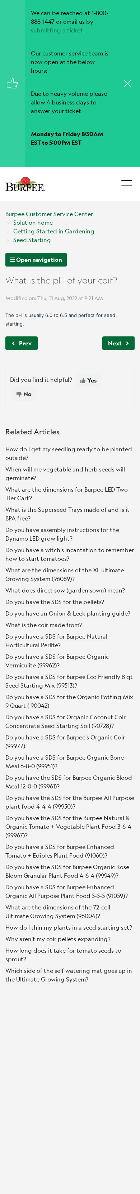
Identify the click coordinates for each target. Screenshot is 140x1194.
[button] (126, 181)
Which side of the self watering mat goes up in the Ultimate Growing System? (68, 975)
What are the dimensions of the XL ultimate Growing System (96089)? (64, 574)
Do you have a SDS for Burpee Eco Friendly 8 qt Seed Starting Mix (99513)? (69, 681)
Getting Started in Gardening (53, 231)
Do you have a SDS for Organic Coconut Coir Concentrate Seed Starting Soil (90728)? (65, 721)
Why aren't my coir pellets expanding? (58, 939)
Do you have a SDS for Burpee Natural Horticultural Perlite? (56, 640)
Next (115, 343)
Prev (25, 343)
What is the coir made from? (43, 625)
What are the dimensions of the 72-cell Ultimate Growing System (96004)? (57, 911)
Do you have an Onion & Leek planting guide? (67, 613)
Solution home (33, 222)
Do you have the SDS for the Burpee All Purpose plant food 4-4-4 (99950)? (69, 802)
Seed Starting (32, 239)
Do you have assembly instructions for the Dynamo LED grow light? (62, 534)
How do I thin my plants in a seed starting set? (68, 927)
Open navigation (38, 259)
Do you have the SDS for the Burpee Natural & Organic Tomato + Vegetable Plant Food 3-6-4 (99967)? (68, 826)
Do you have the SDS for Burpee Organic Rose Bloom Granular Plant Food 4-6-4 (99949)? (67, 871)
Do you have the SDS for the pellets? (54, 601)
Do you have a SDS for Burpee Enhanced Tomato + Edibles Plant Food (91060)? (59, 851)
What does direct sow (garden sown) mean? (65, 590)
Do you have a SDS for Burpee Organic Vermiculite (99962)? (57, 661)
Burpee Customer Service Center (49, 214)
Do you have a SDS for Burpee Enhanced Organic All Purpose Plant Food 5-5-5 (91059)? (66, 891)
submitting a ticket (57, 30)
